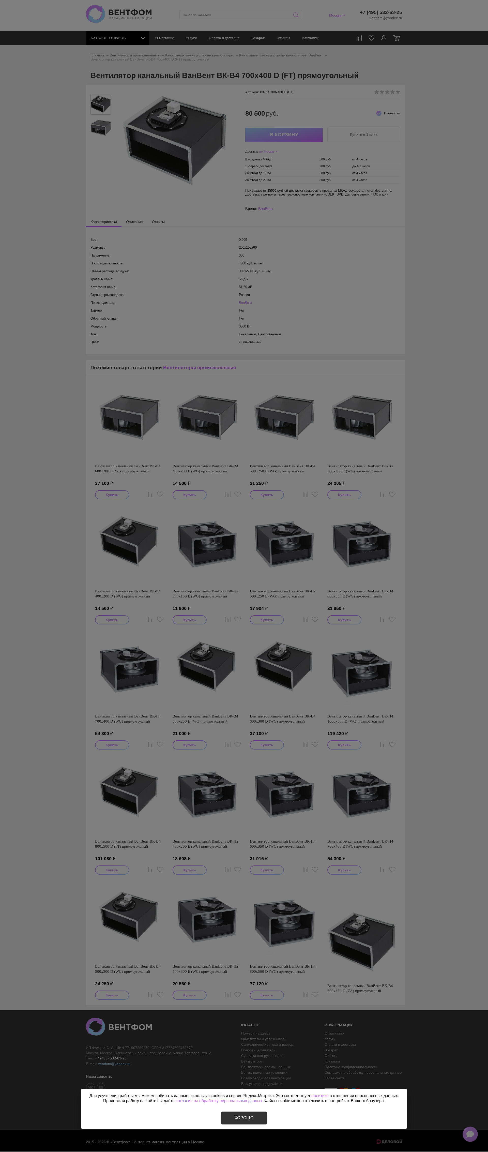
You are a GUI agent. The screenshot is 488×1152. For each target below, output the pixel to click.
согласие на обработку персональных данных (219, 1101)
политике (320, 1096)
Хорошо (244, 1118)
